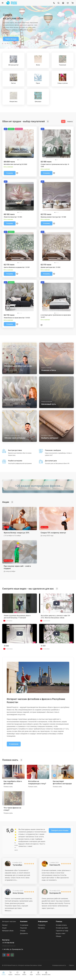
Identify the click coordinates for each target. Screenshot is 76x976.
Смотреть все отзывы (59, 830)
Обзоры (58, 936)
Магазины (41, 928)
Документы (24, 933)
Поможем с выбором (53, 450)
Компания (23, 921)
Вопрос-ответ (60, 933)
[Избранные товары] (68, 3)
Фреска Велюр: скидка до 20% (16, 533)
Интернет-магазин (9, 921)
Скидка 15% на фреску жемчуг (53, 533)
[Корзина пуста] (72, 3)
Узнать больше (10, 39)
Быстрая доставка (15, 450)
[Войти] (63, 3)
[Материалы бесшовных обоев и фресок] (38, 486)
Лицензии (23, 928)
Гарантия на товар (62, 931)
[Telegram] (4, 955)
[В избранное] (17, 173)
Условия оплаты (61, 925)
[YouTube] (8, 955)
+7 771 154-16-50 (8, 943)
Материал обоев (7, 931)
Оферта (71, 965)
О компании (13, 744)
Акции (4, 928)
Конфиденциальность (59, 965)
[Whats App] (12, 955)
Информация (43, 921)
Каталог (5, 925)
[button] (55, 44)
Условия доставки (62, 928)
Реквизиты (41, 925)
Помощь (59, 921)
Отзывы (22, 931)
